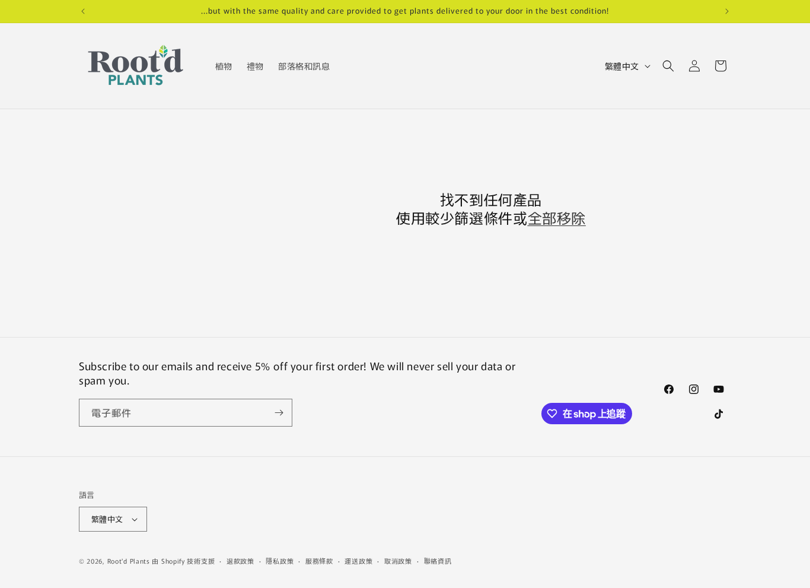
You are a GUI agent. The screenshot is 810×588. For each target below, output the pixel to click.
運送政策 (358, 560)
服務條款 (319, 560)
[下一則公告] (727, 11)
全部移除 (557, 217)
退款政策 (240, 560)
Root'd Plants (128, 560)
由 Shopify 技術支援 (183, 560)
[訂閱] (279, 413)
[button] (668, 66)
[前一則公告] (83, 11)
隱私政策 (280, 560)
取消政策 (398, 560)
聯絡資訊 (438, 560)
